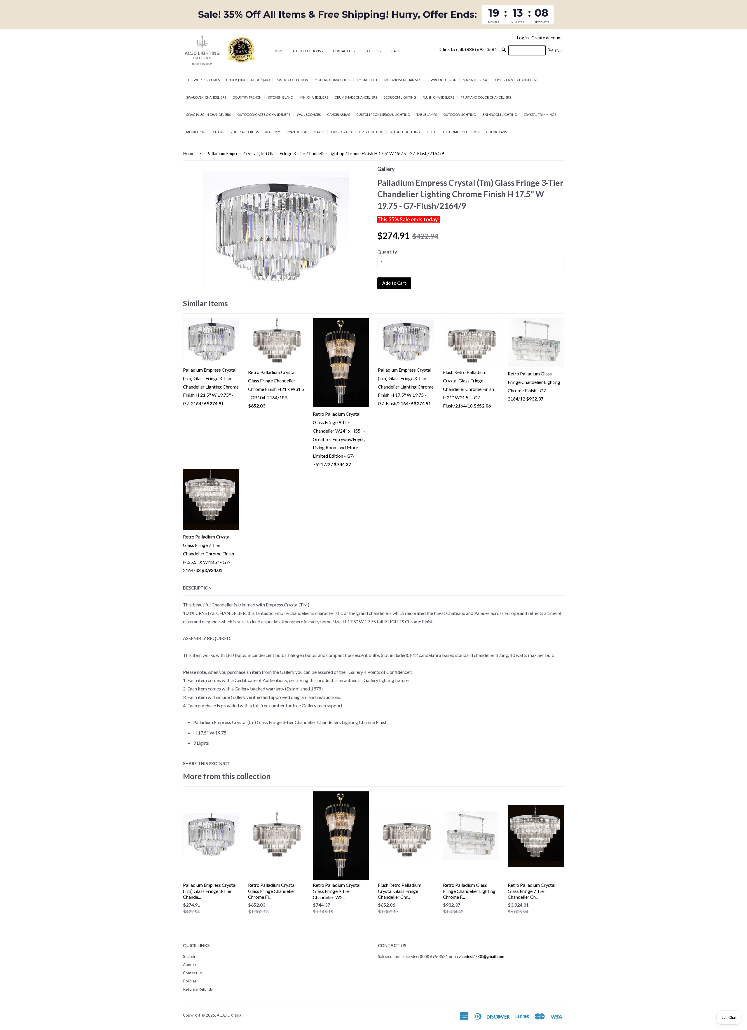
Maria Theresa (475, 80)
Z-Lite (431, 132)
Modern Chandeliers (332, 80)
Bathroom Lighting (499, 114)
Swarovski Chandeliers (206, 97)
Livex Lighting (371, 132)
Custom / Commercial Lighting (383, 114)
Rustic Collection (292, 80)
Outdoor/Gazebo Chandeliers (263, 114)
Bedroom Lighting (399, 97)
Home (278, 51)
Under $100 (235, 80)
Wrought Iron (443, 80)
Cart (395, 51)
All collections (306, 51)
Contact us (343, 51)
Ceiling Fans (496, 132)
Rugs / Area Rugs (245, 132)
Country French (247, 97)
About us (191, 964)
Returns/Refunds (198, 989)
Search (189, 956)
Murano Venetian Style (404, 80)
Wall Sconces (309, 114)
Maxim (319, 132)
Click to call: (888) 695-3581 (468, 49)
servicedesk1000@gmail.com (478, 956)
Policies (372, 51)
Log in (523, 37)
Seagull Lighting (405, 132)
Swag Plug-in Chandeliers (208, 114)
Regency (272, 132)
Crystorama (341, 132)
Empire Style (367, 80)
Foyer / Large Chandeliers (515, 80)
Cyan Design (297, 132)
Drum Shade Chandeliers (356, 97)
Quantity (387, 251)
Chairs (218, 132)
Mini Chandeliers (313, 97)
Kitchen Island (280, 97)
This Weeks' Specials (203, 80)
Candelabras (338, 114)
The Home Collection (461, 132)
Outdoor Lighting (459, 114)
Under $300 (260, 80)
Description (197, 587)
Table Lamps (426, 114)
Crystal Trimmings (539, 114)
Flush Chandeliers (438, 97)
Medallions (196, 132)
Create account (546, 37)
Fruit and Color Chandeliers (486, 97)
